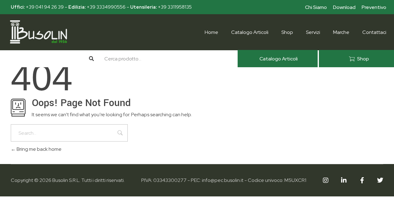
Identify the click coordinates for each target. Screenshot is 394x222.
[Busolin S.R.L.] (38, 31)
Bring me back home (39, 149)
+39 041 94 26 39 (45, 7)
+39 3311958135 (175, 7)
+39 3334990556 (106, 7)
